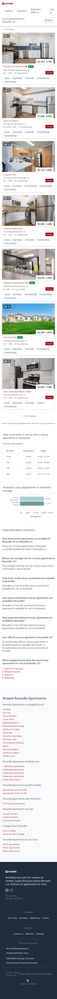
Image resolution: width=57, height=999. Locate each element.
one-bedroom (31, 605)
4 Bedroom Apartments (13, 776)
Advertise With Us (36, 11)
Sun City (6, 712)
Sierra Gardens (10, 716)
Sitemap (40, 933)
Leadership (34, 918)
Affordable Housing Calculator (20, 958)
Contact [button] (49, 73)
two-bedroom (31, 625)
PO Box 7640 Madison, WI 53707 (14, 897)
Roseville (36, 423)
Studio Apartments (11, 779)
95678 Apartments (11, 844)
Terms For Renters (33, 973)
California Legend (11, 752)
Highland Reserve (11, 722)
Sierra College (9, 830)
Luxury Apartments (11, 820)
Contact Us (18, 933)
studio (25, 585)
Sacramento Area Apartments (19, 423)
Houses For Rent (10, 813)
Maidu (6, 746)
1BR (7, 462)
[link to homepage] (28, 871)
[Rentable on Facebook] (8, 891)
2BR (7, 468)
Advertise (29, 933)
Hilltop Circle (9, 756)
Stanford (8, 674)
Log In (52, 11)
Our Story (12, 918)
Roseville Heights (11, 749)
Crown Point (8, 719)
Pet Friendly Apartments (14, 803)
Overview (23, 918)
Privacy (48, 973)
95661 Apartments (11, 851)
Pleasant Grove (12, 671)
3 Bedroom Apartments (13, 773)
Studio (8, 456)
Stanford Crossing (13, 668)
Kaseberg (9, 677)
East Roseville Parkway (13, 742)
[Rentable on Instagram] (12, 891)
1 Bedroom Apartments (13, 766)
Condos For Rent (10, 817)
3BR (7, 474)
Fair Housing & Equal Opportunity (21, 963)
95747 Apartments (11, 847)
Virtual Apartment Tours (17, 953)
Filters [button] (50, 20)
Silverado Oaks (9, 739)
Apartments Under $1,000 (15, 790)
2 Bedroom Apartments (13, 769)
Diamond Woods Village (14, 726)
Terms (21, 973)
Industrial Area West (12, 736)
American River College (13, 834)
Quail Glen (8, 732)
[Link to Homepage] (7, 3)
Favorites (22, 10)
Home (4, 423)
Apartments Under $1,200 (15, 793)
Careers (9, 10)
